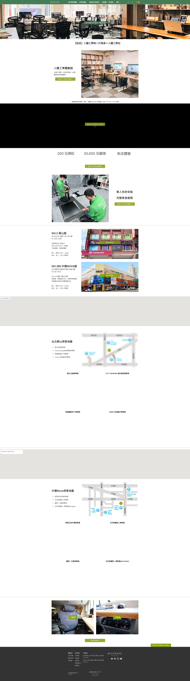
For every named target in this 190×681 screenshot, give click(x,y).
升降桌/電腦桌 (82, 2)
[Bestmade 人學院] (54, 2)
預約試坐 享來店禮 (94, 2)
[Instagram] (118, 659)
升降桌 (114, 102)
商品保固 (77, 660)
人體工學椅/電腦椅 (72, 2)
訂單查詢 (77, 655)
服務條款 (77, 665)
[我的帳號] (132, 2)
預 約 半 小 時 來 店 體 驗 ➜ (65, 79)
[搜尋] (128, 2)
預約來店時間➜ (95, 640)
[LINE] (121, 659)
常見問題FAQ (78, 663)
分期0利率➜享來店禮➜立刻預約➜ (161, 645)
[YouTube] (112, 659)
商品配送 (77, 658)
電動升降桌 (70, 658)
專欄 (117, 2)
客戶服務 (111, 2)
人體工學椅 (108, 102)
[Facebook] (115, 659)
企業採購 (104, 2)
